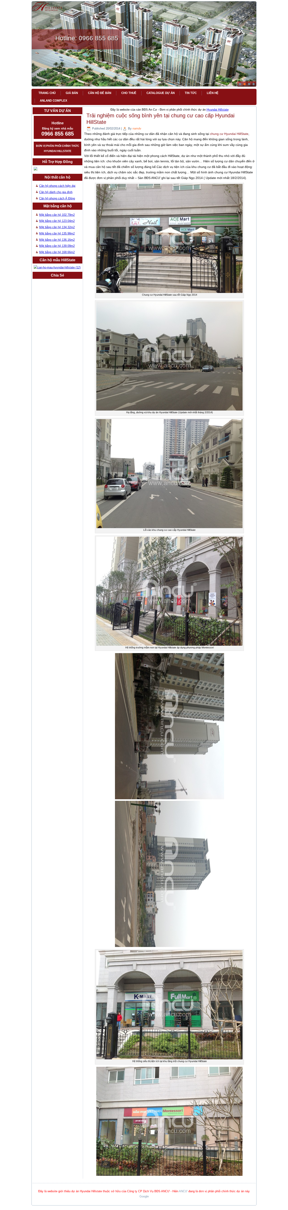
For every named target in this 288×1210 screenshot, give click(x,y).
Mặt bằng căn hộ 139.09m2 (57, 246)
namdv (137, 128)
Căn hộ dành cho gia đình (55, 192)
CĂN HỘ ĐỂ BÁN (99, 93)
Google (144, 1196)
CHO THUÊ (128, 93)
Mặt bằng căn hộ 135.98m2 (57, 233)
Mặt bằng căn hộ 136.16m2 (57, 239)
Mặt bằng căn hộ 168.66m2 (57, 252)
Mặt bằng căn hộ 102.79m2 (57, 215)
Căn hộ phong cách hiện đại (57, 186)
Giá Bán (72, 93)
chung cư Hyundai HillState (229, 134)
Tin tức (191, 93)
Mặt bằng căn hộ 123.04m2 (57, 221)
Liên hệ (212, 93)
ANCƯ (183, 1191)
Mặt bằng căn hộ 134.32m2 (57, 227)
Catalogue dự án (160, 93)
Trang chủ (47, 93)
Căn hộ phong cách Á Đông (57, 198)
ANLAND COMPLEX (53, 100)
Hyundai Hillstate (218, 109)
